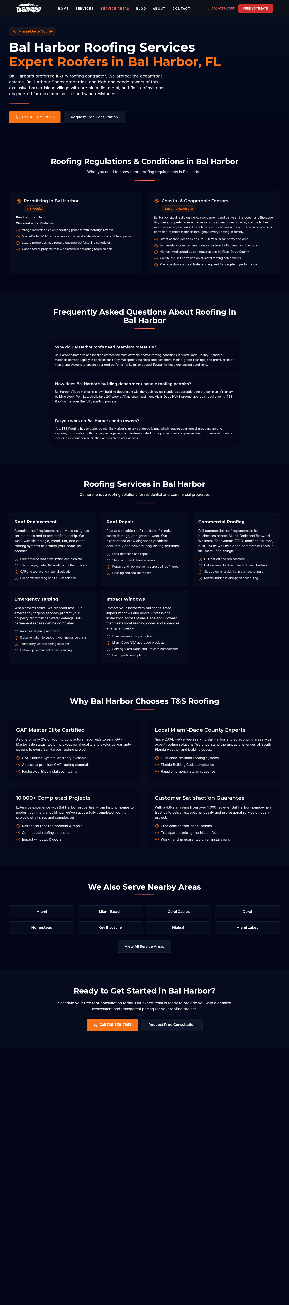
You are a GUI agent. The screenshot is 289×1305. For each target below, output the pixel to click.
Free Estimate (255, 8)
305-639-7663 (223, 8)
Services (85, 8)
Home (63, 8)
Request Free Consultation (94, 117)
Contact (181, 8)
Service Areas (115, 8)
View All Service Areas (144, 947)
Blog (141, 8)
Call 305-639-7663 (38, 117)
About (159, 8)
